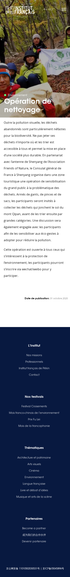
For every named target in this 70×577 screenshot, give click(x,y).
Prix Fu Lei (34, 419)
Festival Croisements (34, 406)
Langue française (34, 483)
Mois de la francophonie (34, 426)
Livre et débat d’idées (34, 490)
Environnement (34, 477)
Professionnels (34, 361)
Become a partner (34, 528)
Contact (34, 374)
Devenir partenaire (34, 541)
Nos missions (34, 355)
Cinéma (34, 470)
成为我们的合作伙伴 (34, 535)
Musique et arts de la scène (34, 496)
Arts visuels (34, 464)
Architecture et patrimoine (34, 457)
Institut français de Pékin (34, 368)
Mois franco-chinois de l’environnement (34, 413)
